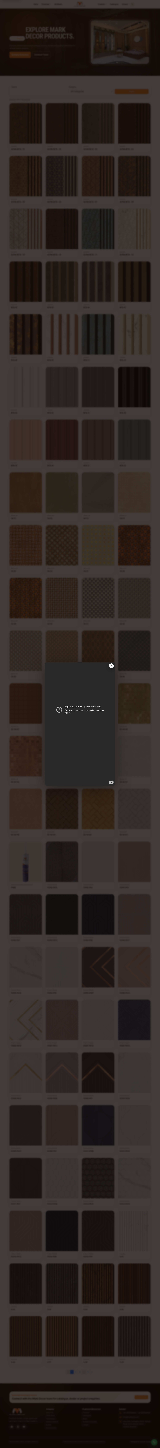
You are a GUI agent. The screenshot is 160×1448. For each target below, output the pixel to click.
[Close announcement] (111, 665)
